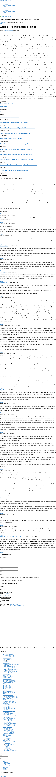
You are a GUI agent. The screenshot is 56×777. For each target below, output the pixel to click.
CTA (7, 745)
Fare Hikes (7, 674)
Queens (6, 712)
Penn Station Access (9, 708)
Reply (1, 213)
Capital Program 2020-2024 (10, 669)
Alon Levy (2, 272)
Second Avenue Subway (10, 716)
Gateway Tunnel (8, 676)
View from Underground (10, 750)
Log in (4, 761)
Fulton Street (7, 675)
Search (4, 6)
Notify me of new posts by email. (9, 583)
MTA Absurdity (7, 691)
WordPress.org (6, 765)
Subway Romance (8, 730)
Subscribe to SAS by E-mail (17, 605)
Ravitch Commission (11, 697)
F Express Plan (7, 672)
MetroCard (7, 687)
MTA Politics (7, 698)
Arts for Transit (7, 659)
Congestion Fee (8, 670)
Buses (4, 22)
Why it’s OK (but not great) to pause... (11, 138)
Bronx (5, 661)
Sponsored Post (7, 720)
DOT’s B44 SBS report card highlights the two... (15, 170)
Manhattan (6, 685)
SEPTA (8, 748)
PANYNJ (6, 704)
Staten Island (7, 722)
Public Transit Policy (9, 711)
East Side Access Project (10, 671)
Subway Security (8, 732)
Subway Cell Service (9, 725)
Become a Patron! (4, 596)
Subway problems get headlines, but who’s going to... (16, 154)
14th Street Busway (8, 654)
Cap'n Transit (3, 389)
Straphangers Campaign (10, 723)
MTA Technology (8, 700)
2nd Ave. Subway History (9, 5)
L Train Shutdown (8, 682)
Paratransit (6, 706)
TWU (8, 738)
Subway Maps (7, 728)
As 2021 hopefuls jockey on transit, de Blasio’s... (15, 133)
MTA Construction (8, 693)
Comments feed (6, 763)
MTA (5, 690)
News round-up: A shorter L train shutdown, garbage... (17, 159)
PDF (14, 392)
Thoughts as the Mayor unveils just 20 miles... (14, 122)
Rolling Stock (7, 714)
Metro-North (7, 686)
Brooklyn (6, 663)
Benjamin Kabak (9, 30)
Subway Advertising (9, 724)
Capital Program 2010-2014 (10, 666)
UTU (7, 739)
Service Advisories (9, 718)
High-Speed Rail (7, 677)
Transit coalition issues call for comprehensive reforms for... (18, 165)
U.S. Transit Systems (9, 741)
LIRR (5, 684)
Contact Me (5, 4)
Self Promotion (7, 717)
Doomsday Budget (11, 696)
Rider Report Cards (8, 713)
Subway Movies (8, 729)
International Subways (9, 681)
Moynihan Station (8, 688)
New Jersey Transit (8, 701)
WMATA (8, 749)
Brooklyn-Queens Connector (11, 664)
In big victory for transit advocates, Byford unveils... (16, 149)
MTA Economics (8, 695)
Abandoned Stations (9, 656)
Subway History (8, 727)
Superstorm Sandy (8, 733)
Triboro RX (6, 740)
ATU (7, 736)
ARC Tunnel (7, 658)
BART (7, 743)
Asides (4, 660)
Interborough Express (9, 680)
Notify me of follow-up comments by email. (12, 580)
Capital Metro (9, 744)
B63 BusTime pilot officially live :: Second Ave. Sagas (13, 536)
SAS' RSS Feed (14, 604)
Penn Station (7, 707)
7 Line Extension (8, 655)
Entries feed (6, 762)
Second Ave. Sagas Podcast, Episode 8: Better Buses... (17, 128)
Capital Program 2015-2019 (10, 668)
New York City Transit (9, 702)
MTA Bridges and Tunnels (10, 692)
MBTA (8, 746)
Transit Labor (7, 735)
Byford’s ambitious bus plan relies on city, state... (15, 144)
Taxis (5, 734)
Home (1, 22)
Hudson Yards (7, 679)
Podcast (6, 709)
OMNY (5, 703)
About (4, 2)
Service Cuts (7, 719)
